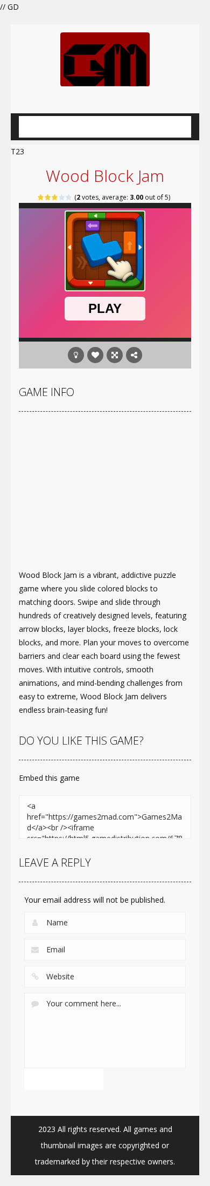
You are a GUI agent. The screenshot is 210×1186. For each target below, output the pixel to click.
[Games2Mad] (105, 58)
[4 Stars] (62, 197)
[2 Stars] (48, 197)
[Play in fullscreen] (115, 355)
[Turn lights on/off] (76, 355)
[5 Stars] (69, 197)
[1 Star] (41, 197)
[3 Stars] (55, 197)
